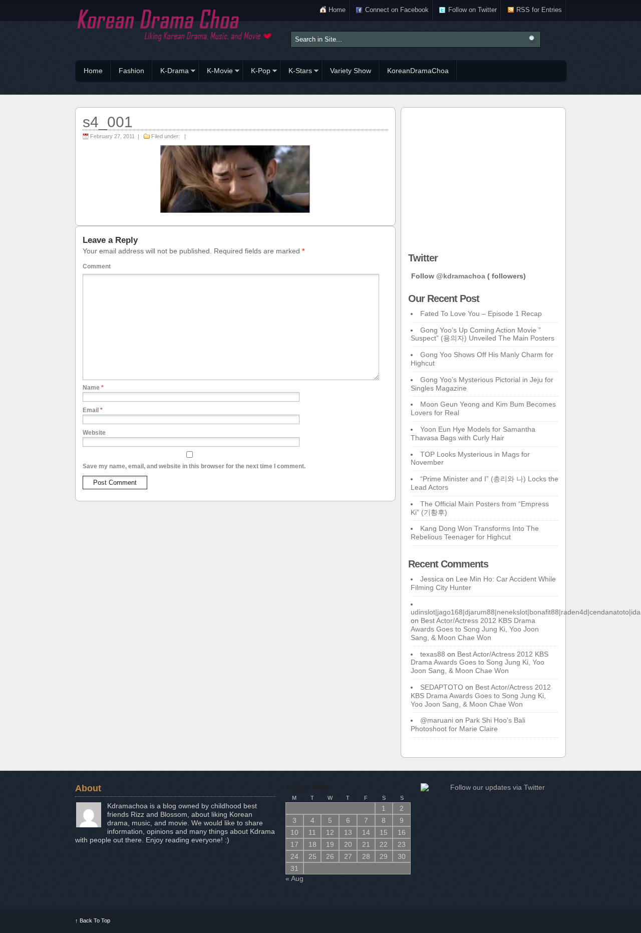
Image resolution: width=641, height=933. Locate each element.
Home (337, 10)
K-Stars (296, 72)
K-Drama (170, 72)
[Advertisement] (483, 177)
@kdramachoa (460, 276)
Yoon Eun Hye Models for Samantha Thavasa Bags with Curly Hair (473, 433)
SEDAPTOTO (441, 687)
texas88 (432, 654)
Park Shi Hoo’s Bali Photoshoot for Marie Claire (468, 724)
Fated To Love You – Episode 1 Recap (481, 313)
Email (93, 410)
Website (94, 432)
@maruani (436, 720)
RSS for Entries (539, 10)
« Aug (294, 878)
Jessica (432, 579)
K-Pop (256, 72)
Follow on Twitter (472, 10)
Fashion (131, 71)
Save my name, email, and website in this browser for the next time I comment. (194, 466)
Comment (97, 266)
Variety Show (350, 71)
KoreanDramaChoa (418, 71)
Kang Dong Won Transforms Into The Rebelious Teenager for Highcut (475, 532)
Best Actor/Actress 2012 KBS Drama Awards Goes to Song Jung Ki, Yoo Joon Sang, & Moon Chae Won (475, 629)
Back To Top (92, 920)
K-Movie (216, 72)
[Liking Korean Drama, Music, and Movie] (175, 24)
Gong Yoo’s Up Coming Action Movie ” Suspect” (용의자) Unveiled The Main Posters (482, 334)
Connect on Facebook (397, 10)
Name (93, 387)
